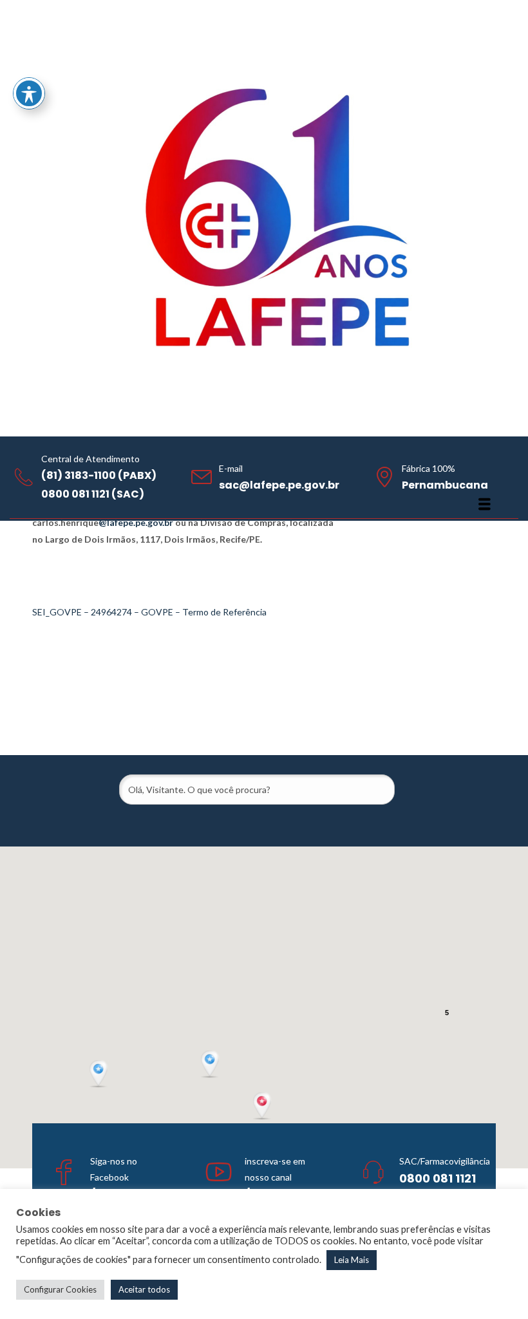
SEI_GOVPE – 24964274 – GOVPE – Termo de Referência (149, 611)
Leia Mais (351, 1260)
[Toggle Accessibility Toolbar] (29, 93)
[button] (211, 1064)
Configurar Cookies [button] (60, 1289)
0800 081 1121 (437, 1178)
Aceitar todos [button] (144, 1289)
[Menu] (485, 504)
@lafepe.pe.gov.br (136, 522)
